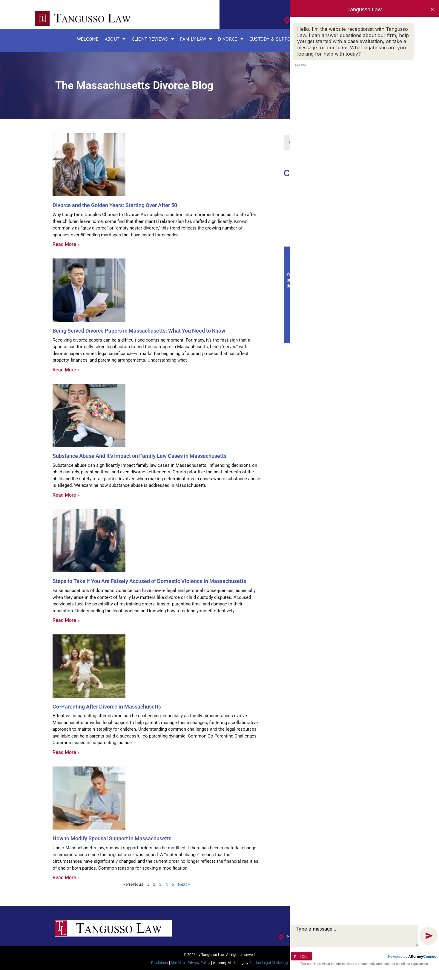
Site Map (178, 963)
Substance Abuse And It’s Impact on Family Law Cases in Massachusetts (139, 456)
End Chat (301, 956)
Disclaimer (159, 963)
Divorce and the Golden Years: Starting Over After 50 (115, 205)
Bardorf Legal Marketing (268, 963)
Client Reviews (150, 39)
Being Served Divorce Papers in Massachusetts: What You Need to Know (139, 331)
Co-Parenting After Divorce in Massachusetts (107, 706)
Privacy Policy (199, 963)
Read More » (66, 244)
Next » (184, 884)
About (112, 39)
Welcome (88, 39)
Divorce (227, 39)
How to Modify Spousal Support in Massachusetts (112, 838)
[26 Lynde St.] (287, 20)
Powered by (413, 956)
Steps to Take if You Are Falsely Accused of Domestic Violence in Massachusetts (149, 581)
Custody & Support (272, 39)
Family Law (193, 39)
